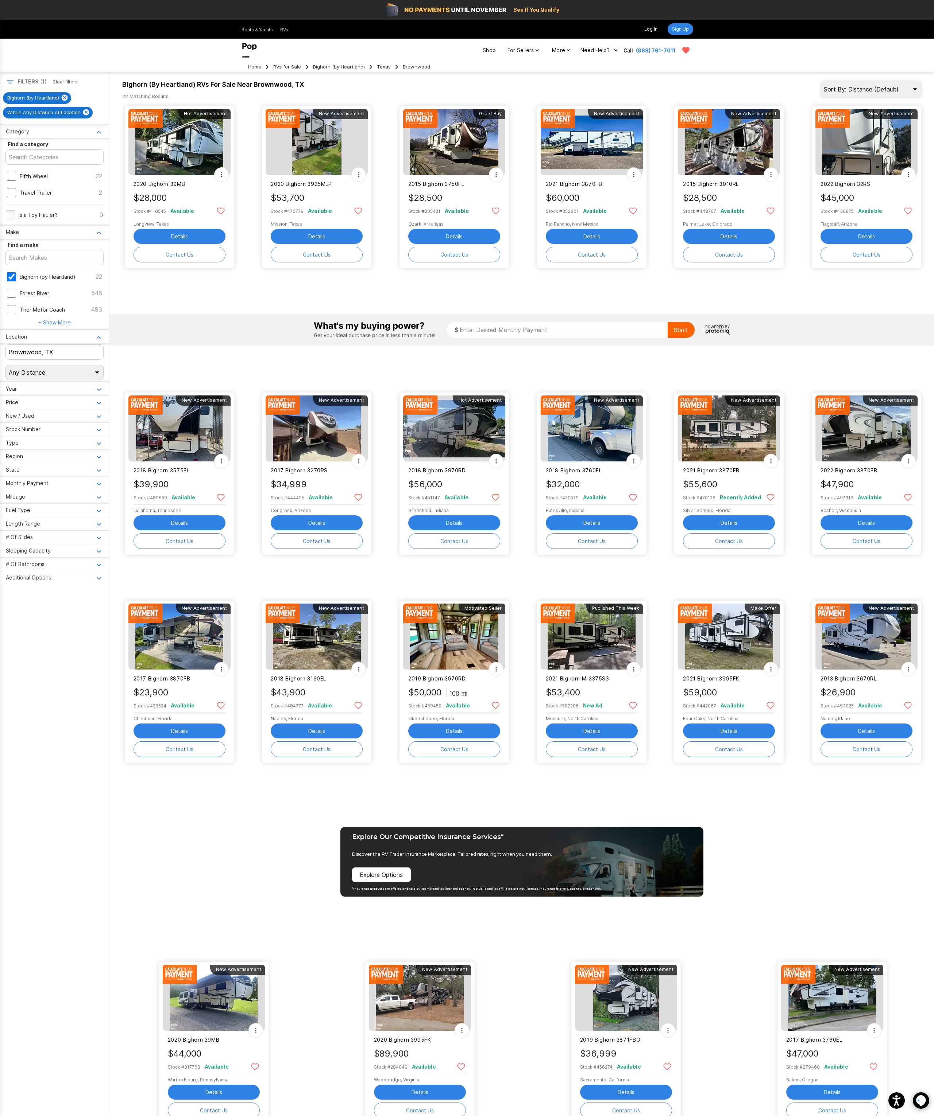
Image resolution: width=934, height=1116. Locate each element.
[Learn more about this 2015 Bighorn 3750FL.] (454, 142)
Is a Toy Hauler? (38, 215)
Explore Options (381, 874)
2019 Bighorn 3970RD (437, 678)
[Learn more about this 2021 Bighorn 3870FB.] (592, 142)
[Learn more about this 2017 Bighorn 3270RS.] (317, 428)
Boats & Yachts (257, 29)
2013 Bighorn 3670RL (849, 678)
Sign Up (680, 29)
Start (680, 329)
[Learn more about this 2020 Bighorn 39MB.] (179, 142)
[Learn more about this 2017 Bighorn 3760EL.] (832, 998)
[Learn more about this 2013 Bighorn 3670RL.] (866, 637)
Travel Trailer (36, 193)
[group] (37, 98)
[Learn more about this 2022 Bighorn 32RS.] (866, 142)
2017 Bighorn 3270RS (299, 470)
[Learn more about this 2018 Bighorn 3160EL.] (317, 637)
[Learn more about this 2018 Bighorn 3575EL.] (179, 428)
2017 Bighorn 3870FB (162, 678)
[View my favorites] (686, 50)
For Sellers (520, 50)
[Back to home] (249, 50)
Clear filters (65, 82)
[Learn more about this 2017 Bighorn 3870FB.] (179, 637)
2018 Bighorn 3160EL (298, 678)
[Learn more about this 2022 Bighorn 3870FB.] (866, 428)
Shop (489, 50)
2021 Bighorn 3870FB (574, 184)
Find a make (23, 245)
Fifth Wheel (34, 176)
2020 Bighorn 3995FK (402, 1040)
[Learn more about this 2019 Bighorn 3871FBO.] (626, 998)
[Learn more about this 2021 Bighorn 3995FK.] (729, 637)
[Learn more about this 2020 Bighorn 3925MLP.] (317, 142)
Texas (384, 67)
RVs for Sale (287, 67)
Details (179, 236)
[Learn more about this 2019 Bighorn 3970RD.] (454, 637)
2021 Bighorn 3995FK (711, 678)
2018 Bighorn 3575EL (162, 470)
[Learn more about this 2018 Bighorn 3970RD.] (454, 428)
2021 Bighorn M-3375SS (577, 678)
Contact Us (179, 254)
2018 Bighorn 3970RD (437, 470)
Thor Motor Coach (42, 310)
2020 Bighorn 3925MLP (301, 184)
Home (254, 67)
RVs (284, 29)
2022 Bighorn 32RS (846, 184)
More (558, 50)
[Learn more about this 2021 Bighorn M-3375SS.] (592, 637)
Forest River (34, 293)
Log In (650, 29)
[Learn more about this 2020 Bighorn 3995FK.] (420, 998)
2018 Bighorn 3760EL (574, 470)
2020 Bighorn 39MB (159, 184)
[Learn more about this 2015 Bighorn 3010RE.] (729, 142)
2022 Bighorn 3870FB (849, 470)
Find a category (28, 144)
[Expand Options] (221, 174)
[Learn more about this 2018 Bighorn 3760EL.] (592, 428)
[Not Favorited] (220, 210)
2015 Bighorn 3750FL (436, 184)
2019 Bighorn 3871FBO (610, 1040)
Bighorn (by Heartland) (339, 67)
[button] (896, 1100)
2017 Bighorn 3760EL (814, 1040)
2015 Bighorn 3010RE (711, 184)
